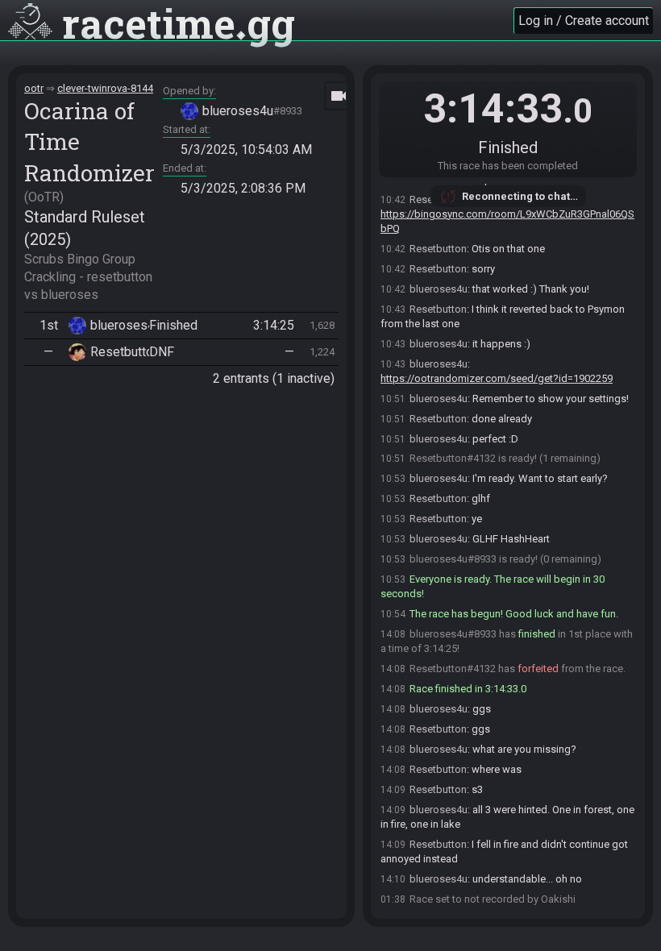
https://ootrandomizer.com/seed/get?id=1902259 (496, 378)
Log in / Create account (583, 20)
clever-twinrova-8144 (105, 88)
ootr (34, 88)
